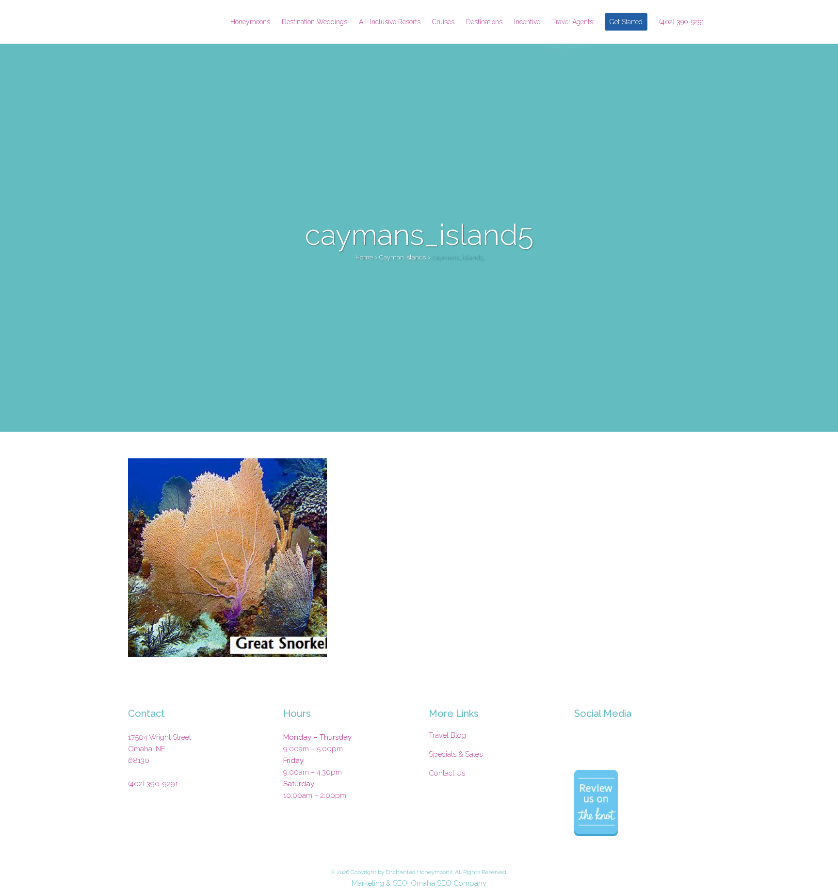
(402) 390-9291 (153, 783)
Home (364, 257)
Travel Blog (447, 735)
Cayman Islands (402, 257)
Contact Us (447, 773)
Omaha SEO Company (448, 883)
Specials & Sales (456, 754)
